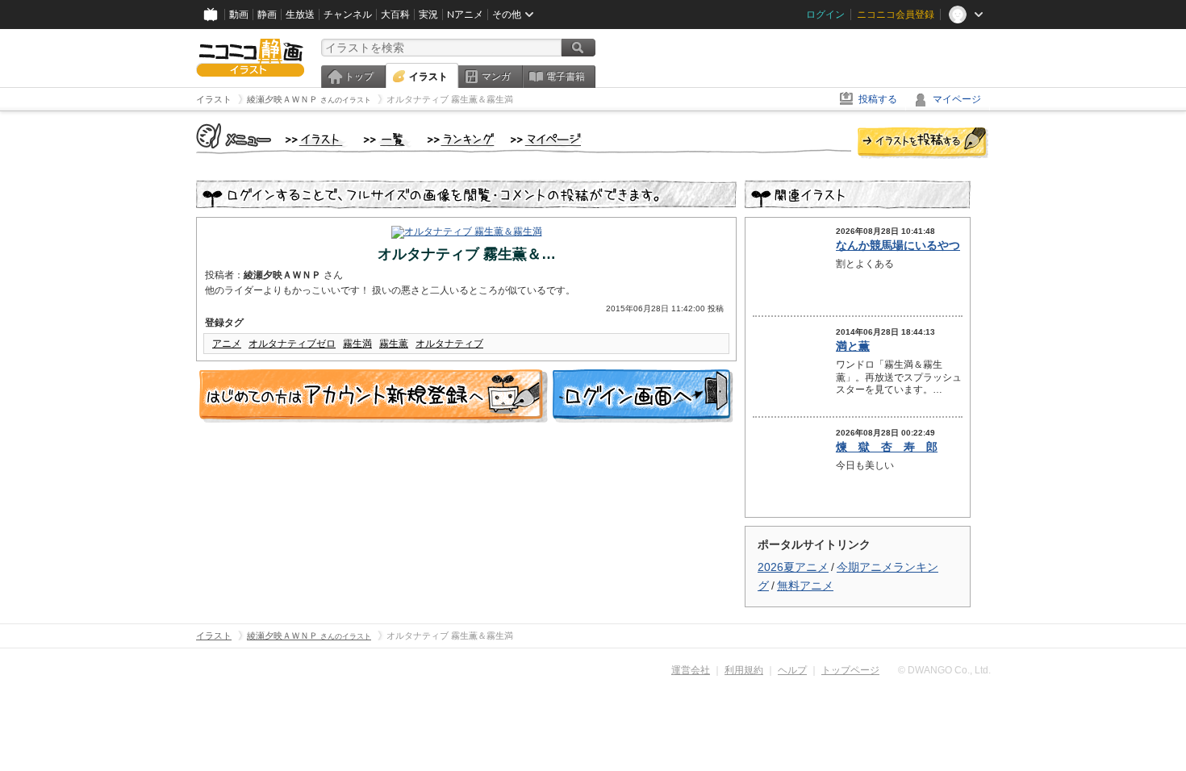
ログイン (825, 14)
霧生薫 (393, 343)
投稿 (923, 143)
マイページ (957, 99)
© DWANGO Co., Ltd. (944, 670)
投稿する (877, 99)
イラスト (428, 76)
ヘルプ (792, 670)
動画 (238, 14)
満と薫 (853, 346)
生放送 (300, 14)
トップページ (850, 670)
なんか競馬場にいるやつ (898, 245)
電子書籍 (565, 76)
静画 (267, 14)
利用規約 (744, 670)
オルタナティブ (449, 343)
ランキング (461, 140)
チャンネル (348, 14)
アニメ (226, 343)
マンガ (496, 76)
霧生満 (357, 343)
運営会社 (690, 670)
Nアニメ (465, 14)
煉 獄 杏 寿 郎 (887, 446)
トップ (359, 76)
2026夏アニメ (793, 567)
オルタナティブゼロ (292, 343)
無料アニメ (805, 585)
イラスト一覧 (387, 140)
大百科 (395, 14)
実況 (428, 14)
